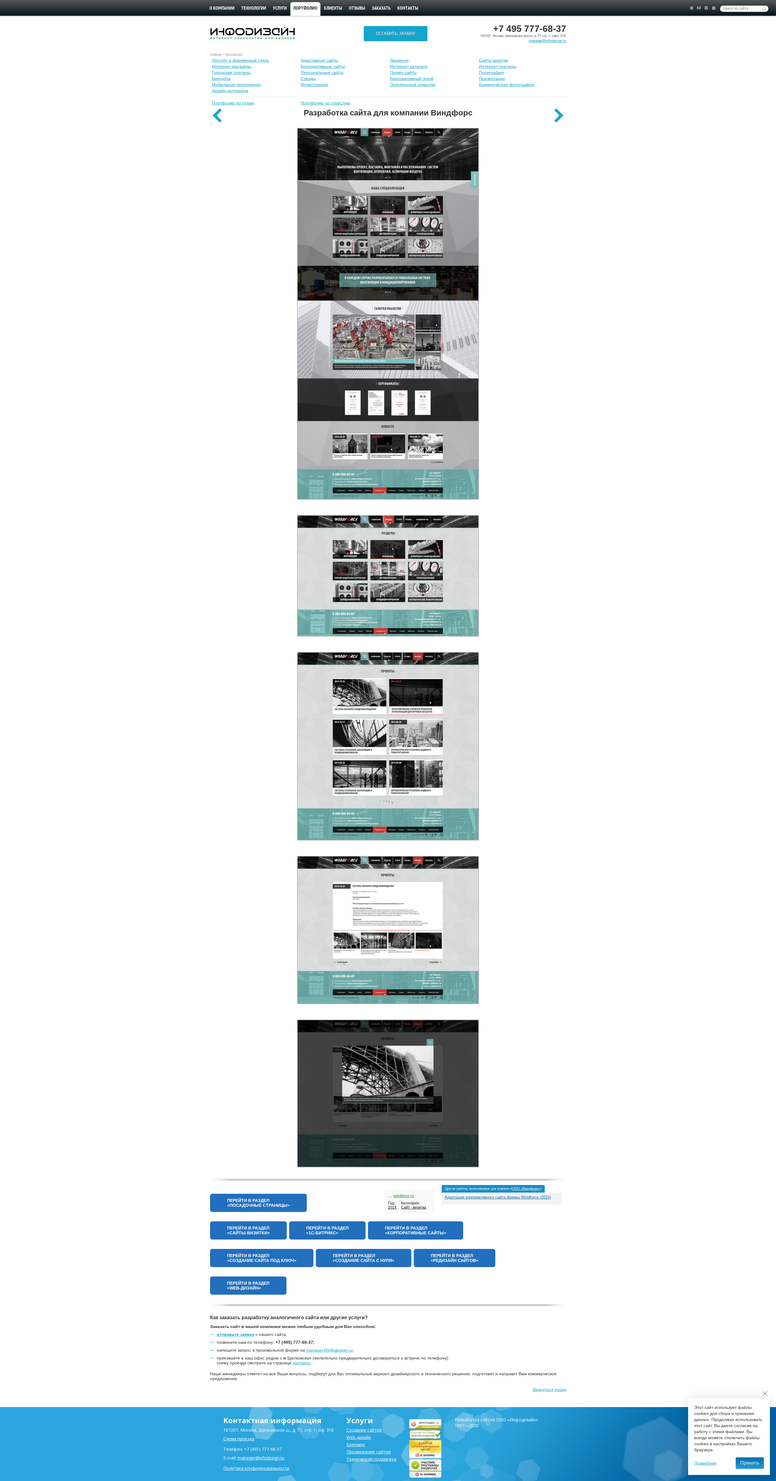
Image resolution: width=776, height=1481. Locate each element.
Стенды (308, 78)
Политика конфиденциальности (256, 1468)
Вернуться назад (549, 1389)
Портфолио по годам (233, 103)
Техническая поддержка (371, 1459)
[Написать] (699, 8)
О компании (222, 8)
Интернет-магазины (231, 66)
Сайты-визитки (493, 60)
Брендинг (356, 1444)
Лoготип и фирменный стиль (240, 60)
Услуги (280, 8)
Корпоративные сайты (323, 66)
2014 (392, 1207)
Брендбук (221, 78)
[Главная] (691, 8)
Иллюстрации (314, 84)
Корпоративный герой (411, 78)
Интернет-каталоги (408, 66)
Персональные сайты (322, 72)
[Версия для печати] (713, 8)
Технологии (253, 8)
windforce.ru (403, 1196)
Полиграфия (491, 72)
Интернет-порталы (497, 66)
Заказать (381, 8)
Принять (749, 1463)
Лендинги (399, 60)
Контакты (407, 8)
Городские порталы (231, 72)
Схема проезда (238, 1439)
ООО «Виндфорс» (526, 1188)
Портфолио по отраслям (325, 103)
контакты (301, 1362)
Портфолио (234, 54)
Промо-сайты (403, 72)
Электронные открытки (412, 84)
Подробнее (705, 1463)
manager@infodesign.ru (547, 40)
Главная (216, 54)
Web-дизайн (358, 1437)
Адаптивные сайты (319, 60)
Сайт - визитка (413, 1207)
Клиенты (333, 8)
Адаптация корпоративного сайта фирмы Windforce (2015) (498, 1197)
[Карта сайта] (706, 8)
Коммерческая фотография (506, 84)
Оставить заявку (395, 34)
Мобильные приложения (236, 84)
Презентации (492, 78)
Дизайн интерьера (230, 90)
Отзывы (357, 8)
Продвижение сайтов (368, 1452)
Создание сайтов (364, 1430)
